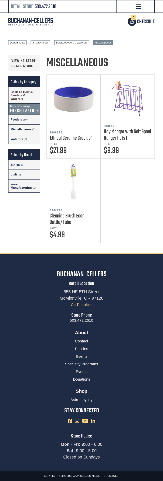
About (81, 332)
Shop (81, 391)
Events (81, 356)
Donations (81, 379)
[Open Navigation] (138, 7)
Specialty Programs (81, 364)
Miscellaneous (21, 129)
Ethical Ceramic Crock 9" (71, 138)
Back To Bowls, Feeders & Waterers (22, 95)
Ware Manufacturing (21, 185)
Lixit (14, 174)
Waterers (17, 139)
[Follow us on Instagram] (77, 420)
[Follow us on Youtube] (85, 420)
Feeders (16, 119)
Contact (81, 341)
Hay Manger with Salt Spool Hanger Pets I (127, 135)
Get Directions (81, 305)
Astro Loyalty (81, 400)
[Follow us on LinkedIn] (93, 420)
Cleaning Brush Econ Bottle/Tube (67, 219)
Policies (81, 349)
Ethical (16, 164)
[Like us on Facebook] (70, 420)
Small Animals (40, 42)
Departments (17, 42)
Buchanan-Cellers (81, 274)
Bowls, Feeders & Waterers (71, 42)
